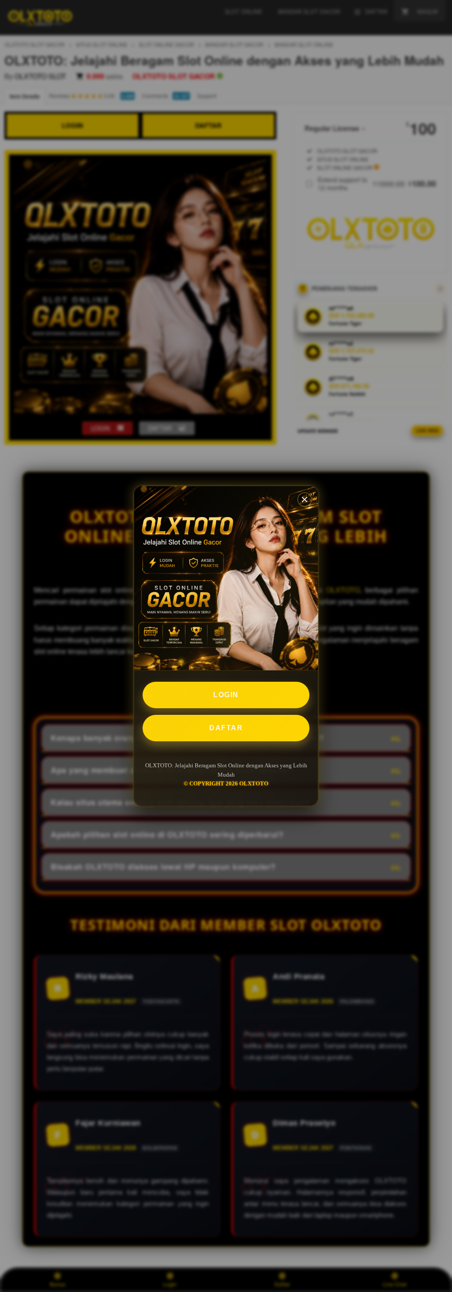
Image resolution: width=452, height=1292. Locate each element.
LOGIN (226, 695)
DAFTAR (226, 728)
